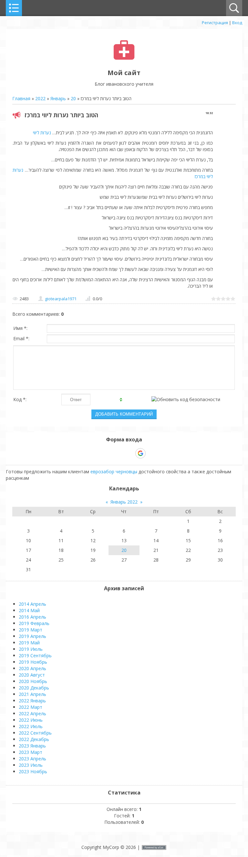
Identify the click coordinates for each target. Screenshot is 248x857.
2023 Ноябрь (33, 771)
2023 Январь (32, 746)
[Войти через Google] (140, 453)
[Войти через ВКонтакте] (107, 453)
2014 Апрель (32, 604)
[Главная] (124, 58)
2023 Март (30, 752)
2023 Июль (31, 765)
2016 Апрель (32, 617)
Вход (237, 22)
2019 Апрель (32, 636)
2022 (40, 98)
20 (73, 98)
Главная (21, 98)
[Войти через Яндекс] (129, 453)
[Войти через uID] (96, 453)
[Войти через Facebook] (118, 453)
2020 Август (32, 675)
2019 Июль (31, 649)
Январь (58, 98)
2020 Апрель (32, 668)
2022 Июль (31, 726)
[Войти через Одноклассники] (152, 453)
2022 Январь (32, 701)
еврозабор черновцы (113, 471)
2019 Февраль (34, 623)
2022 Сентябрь (35, 733)
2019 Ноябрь (33, 662)
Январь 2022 (124, 502)
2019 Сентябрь (35, 655)
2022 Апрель (32, 713)
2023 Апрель (32, 759)
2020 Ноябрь (33, 681)
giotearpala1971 (61, 299)
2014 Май (29, 610)
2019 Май (29, 643)
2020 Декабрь (34, 688)
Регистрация (215, 22)
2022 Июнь (31, 720)
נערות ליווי (42, 133)
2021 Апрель (32, 694)
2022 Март (30, 707)
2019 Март (30, 630)
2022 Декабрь (34, 739)
